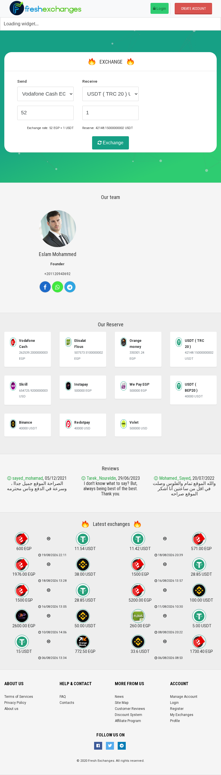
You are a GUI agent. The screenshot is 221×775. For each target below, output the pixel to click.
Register (177, 709)
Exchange (112, 142)
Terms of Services (18, 697)
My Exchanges (181, 715)
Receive (89, 81)
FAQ (63, 697)
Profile (175, 721)
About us (11, 709)
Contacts (67, 703)
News (119, 697)
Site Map (121, 703)
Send (22, 81)
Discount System (128, 715)
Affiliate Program (128, 721)
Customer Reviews (130, 709)
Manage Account (183, 697)
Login (161, 8)
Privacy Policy (15, 703)
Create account (193, 9)
